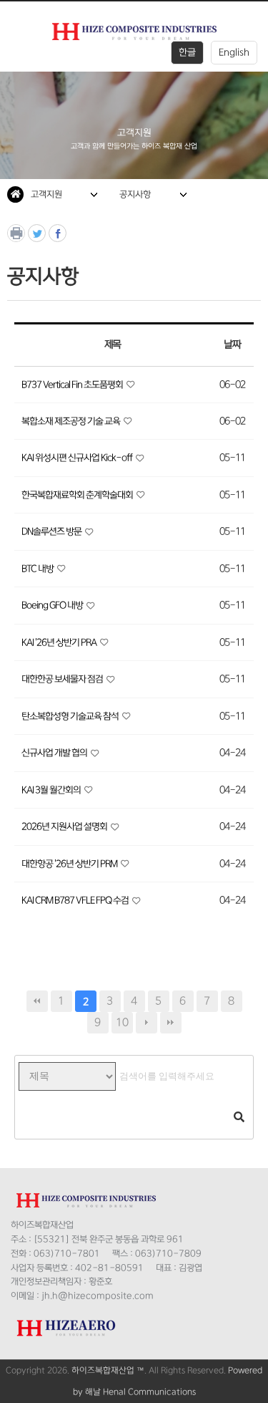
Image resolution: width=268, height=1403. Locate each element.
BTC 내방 (38, 569)
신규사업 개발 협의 (55, 753)
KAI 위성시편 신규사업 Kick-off (77, 458)
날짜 (232, 344)
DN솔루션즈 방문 (52, 531)
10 (122, 1022)
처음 (37, 1001)
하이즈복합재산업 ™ (107, 1370)
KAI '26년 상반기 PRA (59, 642)
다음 (146, 1022)
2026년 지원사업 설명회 (65, 826)
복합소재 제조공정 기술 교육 (71, 421)
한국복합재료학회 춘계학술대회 (77, 495)
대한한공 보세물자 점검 (62, 679)
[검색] (238, 1118)
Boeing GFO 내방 (52, 605)
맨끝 (171, 1022)
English (234, 52)
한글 (187, 52)
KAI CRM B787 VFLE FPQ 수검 (75, 900)
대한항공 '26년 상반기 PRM (70, 864)
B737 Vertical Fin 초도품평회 (72, 385)
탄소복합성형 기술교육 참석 (70, 716)
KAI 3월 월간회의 (51, 790)
